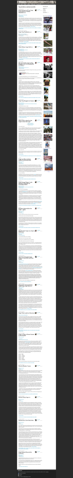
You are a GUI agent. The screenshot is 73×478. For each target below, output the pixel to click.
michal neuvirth (37, 58)
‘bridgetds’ (22, 104)
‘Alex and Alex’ (20, 234)
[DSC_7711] (21, 260)
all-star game (21, 281)
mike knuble (28, 205)
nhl (39, 58)
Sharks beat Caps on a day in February (27, 231)
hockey (35, 330)
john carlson (33, 58)
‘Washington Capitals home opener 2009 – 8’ (24, 67)
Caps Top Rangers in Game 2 (26, 101)
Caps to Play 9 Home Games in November (26, 335)
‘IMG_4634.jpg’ (20, 162)
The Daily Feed (25, 30)
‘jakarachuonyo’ (23, 235)
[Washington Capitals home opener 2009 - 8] (21, 66)
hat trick (32, 309)
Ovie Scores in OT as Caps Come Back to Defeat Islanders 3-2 (26, 11)
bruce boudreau (25, 97)
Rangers (21, 117)
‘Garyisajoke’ (22, 68)
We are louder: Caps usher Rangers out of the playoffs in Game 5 (26, 64)
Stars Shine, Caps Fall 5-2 (25, 47)
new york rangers (33, 97)
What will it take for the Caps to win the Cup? (25, 121)
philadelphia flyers (34, 205)
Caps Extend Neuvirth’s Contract (25, 452)
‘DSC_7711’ (20, 261)
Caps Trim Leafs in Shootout (27, 313)
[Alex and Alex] (21, 233)
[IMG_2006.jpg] (21, 211)
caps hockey (26, 58)
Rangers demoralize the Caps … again (25, 209)
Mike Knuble (40, 201)
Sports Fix (23, 30)
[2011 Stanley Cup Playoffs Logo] (30, 123)
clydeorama (22, 16)
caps (24, 58)
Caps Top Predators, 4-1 (25, 32)
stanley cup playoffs (38, 97)
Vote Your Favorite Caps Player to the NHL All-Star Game (26, 258)
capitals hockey (20, 30)
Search (44, 8)
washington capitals (21, 28)
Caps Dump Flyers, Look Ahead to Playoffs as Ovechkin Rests (25, 183)
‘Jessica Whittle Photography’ (24, 339)
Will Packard (38, 31)
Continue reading (33, 26)
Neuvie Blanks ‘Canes (25, 366)
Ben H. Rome (38, 256)
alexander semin (22, 58)
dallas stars (29, 58)
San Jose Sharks (25, 253)
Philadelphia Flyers (24, 191)
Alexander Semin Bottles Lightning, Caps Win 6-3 (25, 285)
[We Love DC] (37, 2)
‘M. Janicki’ (22, 456)
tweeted (35, 174)
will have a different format (29, 270)
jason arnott (27, 116)
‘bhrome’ (22, 262)
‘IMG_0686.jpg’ (20, 288)
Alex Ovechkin (21, 97)
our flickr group (50, 15)
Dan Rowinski (38, 62)
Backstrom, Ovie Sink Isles (26, 420)
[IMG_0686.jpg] (21, 287)
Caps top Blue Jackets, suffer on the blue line (25, 159)
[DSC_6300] (21, 399)
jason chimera (31, 116)
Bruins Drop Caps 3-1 (24, 397)
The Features (22, 61)
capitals (21, 116)
